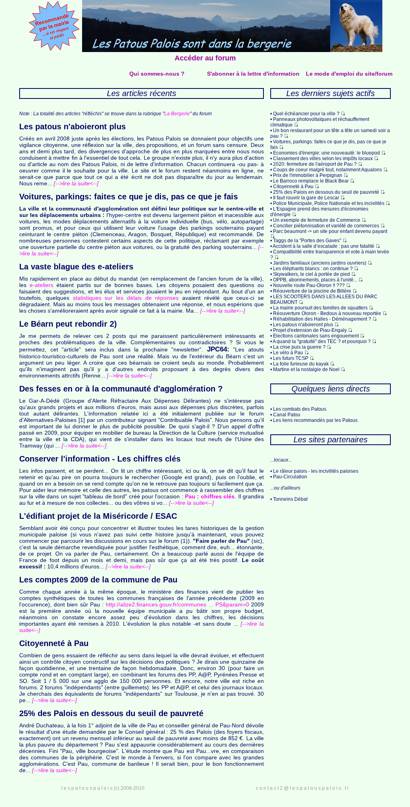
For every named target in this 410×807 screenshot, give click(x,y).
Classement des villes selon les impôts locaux (323, 158)
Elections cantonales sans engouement (316, 336)
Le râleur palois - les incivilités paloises (315, 471)
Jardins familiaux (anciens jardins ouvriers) (319, 263)
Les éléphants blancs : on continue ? (313, 268)
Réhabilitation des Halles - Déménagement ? (322, 319)
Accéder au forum (205, 58)
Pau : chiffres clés (210, 496)
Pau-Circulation (290, 477)
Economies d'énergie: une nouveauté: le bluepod (326, 153)
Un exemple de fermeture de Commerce (316, 220)
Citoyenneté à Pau (293, 186)
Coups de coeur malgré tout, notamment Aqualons (327, 170)
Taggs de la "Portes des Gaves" (307, 240)
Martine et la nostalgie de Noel (306, 369)
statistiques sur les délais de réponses (126, 298)
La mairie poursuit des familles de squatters (320, 308)
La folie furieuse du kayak (301, 364)
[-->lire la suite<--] (75, 183)
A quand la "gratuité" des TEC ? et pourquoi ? (322, 341)
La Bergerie (177, 113)
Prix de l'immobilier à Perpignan (307, 175)
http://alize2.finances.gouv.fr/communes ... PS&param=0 (177, 604)
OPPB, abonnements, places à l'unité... (315, 280)
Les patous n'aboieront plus (303, 324)
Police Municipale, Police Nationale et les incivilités (328, 203)
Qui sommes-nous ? (157, 73)
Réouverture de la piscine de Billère (312, 291)
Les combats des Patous (299, 409)
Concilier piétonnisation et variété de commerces (326, 226)
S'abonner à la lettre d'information (253, 73)
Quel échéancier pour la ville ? (306, 113)
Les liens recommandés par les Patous (315, 420)
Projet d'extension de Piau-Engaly (310, 330)
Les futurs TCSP (290, 358)
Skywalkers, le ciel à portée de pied (311, 274)
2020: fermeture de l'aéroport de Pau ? (315, 164)
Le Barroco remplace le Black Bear (311, 181)
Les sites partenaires (330, 439)
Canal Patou (286, 415)
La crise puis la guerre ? (299, 347)
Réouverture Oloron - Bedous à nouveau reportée (327, 313)
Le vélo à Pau (288, 352)
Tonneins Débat (290, 499)
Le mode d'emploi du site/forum (349, 73)
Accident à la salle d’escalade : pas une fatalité (323, 246)
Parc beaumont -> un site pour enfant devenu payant (330, 231)
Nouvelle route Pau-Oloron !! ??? (309, 285)
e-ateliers (41, 285)
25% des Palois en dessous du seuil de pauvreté (326, 192)
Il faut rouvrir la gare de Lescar (306, 198)
